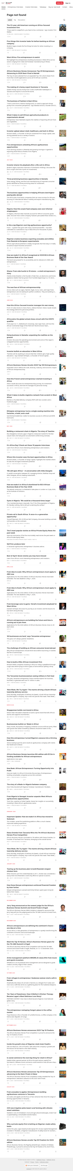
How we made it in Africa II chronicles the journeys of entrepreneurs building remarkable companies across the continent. (29, 774)
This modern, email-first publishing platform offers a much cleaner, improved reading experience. (29, 822)
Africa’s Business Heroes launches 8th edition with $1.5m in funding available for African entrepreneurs (31, 755)
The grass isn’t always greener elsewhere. (20, 639)
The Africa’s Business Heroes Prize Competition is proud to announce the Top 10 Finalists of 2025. (30, 1034)
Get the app (44, 1165)
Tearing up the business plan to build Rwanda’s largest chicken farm (29, 870)
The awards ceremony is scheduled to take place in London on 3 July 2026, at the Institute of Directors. (31, 490)
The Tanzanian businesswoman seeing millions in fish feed (30, 676)
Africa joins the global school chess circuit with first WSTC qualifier (30, 320)
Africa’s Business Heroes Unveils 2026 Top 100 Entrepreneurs (32, 365)
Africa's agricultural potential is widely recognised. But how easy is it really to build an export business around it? (31, 244)
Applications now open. (14, 759)
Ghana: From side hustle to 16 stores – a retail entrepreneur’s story (31, 272)
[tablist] (16, 20)
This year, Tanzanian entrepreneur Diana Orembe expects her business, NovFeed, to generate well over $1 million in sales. (30, 679)
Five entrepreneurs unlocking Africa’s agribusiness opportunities (27, 146)
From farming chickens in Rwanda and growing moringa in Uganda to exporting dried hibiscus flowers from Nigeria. (30, 150)
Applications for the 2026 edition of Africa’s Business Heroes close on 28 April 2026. (30, 626)
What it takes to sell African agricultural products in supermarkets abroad (28, 116)
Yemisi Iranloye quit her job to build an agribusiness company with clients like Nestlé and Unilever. (31, 744)
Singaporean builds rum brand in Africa (22, 710)
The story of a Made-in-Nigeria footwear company (27, 784)
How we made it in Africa (21, 34)
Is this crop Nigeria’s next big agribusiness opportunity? (29, 225)
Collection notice (44, 1162)
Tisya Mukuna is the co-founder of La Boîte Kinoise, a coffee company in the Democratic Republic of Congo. (31, 1016)
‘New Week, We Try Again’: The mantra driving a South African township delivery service (31, 691)
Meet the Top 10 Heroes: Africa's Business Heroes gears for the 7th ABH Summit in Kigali (30, 943)
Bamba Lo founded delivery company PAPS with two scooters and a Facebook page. (29, 401)
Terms (37, 1162)
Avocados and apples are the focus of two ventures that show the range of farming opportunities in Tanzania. (31, 1098)
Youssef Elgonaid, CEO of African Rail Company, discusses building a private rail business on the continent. (31, 520)
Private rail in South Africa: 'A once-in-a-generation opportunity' (27, 515)
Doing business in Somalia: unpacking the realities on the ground (30, 336)
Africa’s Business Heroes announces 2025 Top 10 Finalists (30, 1030)
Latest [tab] (10, 20)
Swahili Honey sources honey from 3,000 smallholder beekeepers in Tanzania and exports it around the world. (29, 90)
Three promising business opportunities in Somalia (27, 179)
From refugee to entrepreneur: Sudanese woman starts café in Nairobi (32, 979)
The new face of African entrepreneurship (23, 287)
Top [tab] (15, 20)
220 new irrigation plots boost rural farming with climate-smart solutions (30, 1109)
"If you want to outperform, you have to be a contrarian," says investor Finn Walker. (31, 31)
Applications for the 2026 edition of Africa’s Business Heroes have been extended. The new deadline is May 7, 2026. (30, 577)
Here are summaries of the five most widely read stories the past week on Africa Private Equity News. (31, 536)
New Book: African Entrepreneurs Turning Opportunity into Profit (30, 769)
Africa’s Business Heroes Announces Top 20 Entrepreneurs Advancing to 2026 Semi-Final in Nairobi (30, 72)
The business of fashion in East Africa (22, 101)
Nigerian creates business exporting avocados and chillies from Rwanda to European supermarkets (30, 240)
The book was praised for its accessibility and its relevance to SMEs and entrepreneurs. (30, 261)
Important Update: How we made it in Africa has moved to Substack (30, 818)
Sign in (67, 3)
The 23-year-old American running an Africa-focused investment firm (28, 26)
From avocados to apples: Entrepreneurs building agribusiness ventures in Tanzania (26, 1093)
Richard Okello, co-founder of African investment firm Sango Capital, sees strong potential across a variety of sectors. (31, 134)
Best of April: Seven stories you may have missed (26, 556)
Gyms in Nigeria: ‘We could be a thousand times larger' (28, 501)
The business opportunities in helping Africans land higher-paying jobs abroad (31, 194)
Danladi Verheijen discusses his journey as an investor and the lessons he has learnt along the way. (31, 610)
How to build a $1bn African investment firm (24, 662)
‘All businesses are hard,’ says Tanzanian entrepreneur (29, 636)
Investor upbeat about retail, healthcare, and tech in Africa (30, 131)
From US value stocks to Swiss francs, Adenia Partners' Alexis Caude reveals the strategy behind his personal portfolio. (31, 309)
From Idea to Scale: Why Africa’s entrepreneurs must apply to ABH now (31, 589)
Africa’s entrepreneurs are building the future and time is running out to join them (30, 621)
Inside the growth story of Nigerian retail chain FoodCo (28, 1044)
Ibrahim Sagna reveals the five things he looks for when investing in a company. (29, 47)
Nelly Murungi (16, 761)
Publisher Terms (50, 1160)
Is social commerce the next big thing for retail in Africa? (29, 1058)
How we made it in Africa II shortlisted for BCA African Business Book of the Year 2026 (28, 486)
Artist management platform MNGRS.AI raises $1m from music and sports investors (32, 959)
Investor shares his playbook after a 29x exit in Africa (28, 165)
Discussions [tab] (21, 20)
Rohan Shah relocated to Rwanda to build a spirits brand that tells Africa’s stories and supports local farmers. (31, 713)
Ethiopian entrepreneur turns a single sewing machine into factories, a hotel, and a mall (30, 412)
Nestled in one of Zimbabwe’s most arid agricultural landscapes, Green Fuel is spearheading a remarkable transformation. (31, 1114)
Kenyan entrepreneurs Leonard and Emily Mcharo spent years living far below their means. (30, 891)
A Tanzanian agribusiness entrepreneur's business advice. (25, 546)
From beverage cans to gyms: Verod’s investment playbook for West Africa (32, 605)
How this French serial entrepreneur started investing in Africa (29, 380)
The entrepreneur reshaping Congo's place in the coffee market (29, 1011)
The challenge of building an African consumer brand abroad (31, 648)
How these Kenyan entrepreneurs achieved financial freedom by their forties (31, 886)
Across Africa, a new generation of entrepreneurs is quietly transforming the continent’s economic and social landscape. (32, 931)
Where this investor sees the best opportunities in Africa (29, 457)
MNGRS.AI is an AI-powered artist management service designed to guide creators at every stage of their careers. (31, 963)
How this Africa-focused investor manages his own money (30, 305)
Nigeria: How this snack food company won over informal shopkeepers (29, 210)
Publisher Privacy (40, 1160)
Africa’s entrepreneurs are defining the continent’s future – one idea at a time (30, 927)
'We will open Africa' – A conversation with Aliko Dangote (29, 471)
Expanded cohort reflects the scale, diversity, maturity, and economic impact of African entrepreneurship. (32, 368)
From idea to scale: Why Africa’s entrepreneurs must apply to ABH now (31, 573)
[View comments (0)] (25, 36)
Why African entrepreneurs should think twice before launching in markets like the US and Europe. (31, 651)
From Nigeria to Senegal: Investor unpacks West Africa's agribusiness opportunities (29, 797)
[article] (36, 31)
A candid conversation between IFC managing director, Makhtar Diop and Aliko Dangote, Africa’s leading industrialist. (31, 474)
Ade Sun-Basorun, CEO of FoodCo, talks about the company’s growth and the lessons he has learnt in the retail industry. (31, 1047)
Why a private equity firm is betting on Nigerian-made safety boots (31, 1125)
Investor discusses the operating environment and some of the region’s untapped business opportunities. (30, 341)
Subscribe (60, 3)
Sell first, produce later (16, 544)
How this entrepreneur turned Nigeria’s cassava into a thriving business (32, 739)
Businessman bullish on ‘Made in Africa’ (23, 724)
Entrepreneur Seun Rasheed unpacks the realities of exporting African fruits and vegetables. (31, 121)
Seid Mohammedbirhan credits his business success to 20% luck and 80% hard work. (31, 417)
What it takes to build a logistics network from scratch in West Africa (32, 396)
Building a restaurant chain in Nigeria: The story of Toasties (30, 431)
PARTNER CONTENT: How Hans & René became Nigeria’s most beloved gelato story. (30, 1000)
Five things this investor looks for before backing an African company (31, 42)
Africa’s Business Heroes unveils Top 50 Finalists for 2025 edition (30, 1141)
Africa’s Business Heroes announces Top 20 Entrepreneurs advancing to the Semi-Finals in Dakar (30, 1073)
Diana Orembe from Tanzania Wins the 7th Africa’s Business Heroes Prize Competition (31, 834)
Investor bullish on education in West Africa (24, 351)
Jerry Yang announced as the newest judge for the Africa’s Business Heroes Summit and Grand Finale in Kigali (30, 907)
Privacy (32, 1162)
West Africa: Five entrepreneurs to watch (23, 57)
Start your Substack (32, 1165)
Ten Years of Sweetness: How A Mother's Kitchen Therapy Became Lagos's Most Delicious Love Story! (30, 995)
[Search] (64, 20)
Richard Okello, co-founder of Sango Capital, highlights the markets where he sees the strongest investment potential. (31, 460)
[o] (62, 27)
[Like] (8, 53)
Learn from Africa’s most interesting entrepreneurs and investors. (28, 448)
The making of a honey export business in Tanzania (27, 87)
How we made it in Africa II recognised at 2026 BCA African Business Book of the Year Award (30, 256)
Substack (28, 1169)
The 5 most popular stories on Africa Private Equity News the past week (31, 532)
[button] (3, 7)
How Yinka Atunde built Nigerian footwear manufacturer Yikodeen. (29, 787)
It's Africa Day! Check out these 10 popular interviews (28, 445)
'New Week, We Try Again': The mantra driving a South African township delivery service (31, 850)
